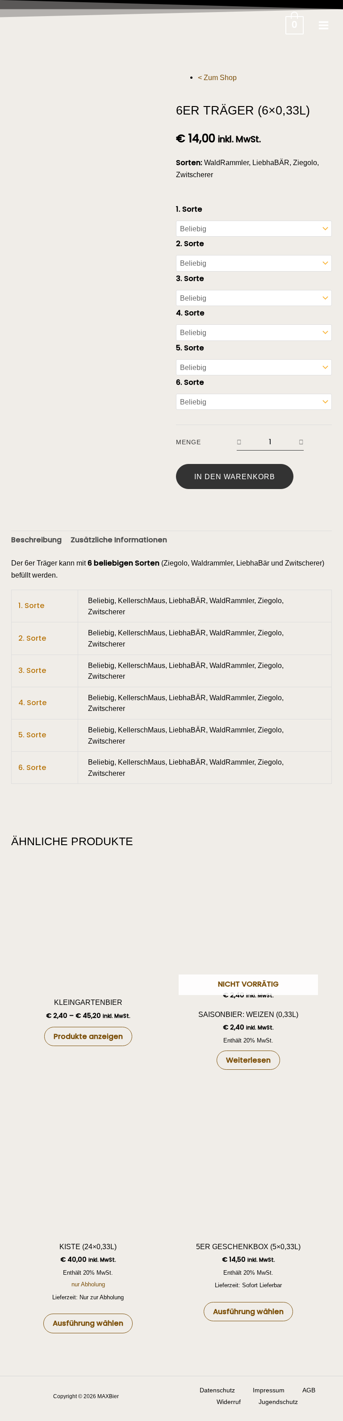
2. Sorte (190, 243)
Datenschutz (217, 1390)
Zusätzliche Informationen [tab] (119, 540)
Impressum (268, 1390)
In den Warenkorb (234, 476)
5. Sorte (190, 348)
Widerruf (229, 1402)
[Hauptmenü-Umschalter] (323, 25)
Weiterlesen (248, 1060)
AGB (308, 1390)
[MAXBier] (53, 25)
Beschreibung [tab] (36, 540)
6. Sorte (190, 382)
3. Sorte (190, 278)
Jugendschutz (278, 1402)
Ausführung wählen (88, 1323)
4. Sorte (190, 313)
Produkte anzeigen (88, 1036)
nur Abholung (88, 1284)
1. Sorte (189, 209)
